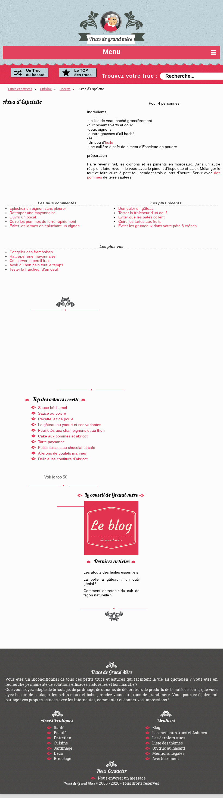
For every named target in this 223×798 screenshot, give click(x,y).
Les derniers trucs (168, 737)
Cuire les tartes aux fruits (139, 221)
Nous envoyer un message (121, 778)
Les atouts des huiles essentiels (110, 572)
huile (109, 142)
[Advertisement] (43, 142)
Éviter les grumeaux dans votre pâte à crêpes (157, 226)
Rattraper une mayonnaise (32, 213)
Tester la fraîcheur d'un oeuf (142, 213)
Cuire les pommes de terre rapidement (43, 221)
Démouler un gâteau (136, 208)
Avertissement (165, 758)
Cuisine (60, 743)
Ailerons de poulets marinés (62, 453)
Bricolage (62, 758)
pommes (94, 177)
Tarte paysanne (51, 442)
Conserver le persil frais (30, 260)
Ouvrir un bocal (23, 217)
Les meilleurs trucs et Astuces (179, 732)
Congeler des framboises (31, 252)
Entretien (62, 737)
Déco (58, 753)
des (217, 173)
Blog (155, 727)
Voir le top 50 (55, 477)
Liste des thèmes (167, 743)
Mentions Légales (167, 753)
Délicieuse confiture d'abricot (63, 459)
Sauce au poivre (52, 413)
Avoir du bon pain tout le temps (36, 265)
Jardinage (62, 748)
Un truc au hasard (168, 748)
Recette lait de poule (55, 419)
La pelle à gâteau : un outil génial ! (111, 581)
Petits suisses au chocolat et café (66, 447)
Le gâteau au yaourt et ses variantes (69, 425)
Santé (58, 727)
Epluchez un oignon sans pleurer (38, 208)
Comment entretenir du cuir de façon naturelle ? (111, 593)
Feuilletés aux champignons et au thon (71, 430)
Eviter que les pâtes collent (141, 217)
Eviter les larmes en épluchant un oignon (45, 226)
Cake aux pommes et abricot (63, 436)
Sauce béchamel (52, 407)
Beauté (60, 732)
